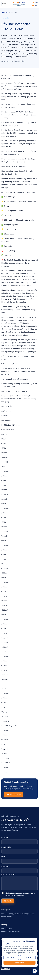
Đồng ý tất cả (19, 962)
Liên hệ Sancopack (13, 794)
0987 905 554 (6, 929)
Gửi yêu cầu (8, 901)
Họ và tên (4, 837)
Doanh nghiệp (6, 847)
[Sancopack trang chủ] (19, 3)
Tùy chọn (28, 957)
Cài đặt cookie (5, 968)
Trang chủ (4, 12)
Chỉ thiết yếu (11, 957)
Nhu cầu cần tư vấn (8, 874)
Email (3, 856)
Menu (4, 3)
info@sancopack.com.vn (10, 931)
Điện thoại (4, 866)
